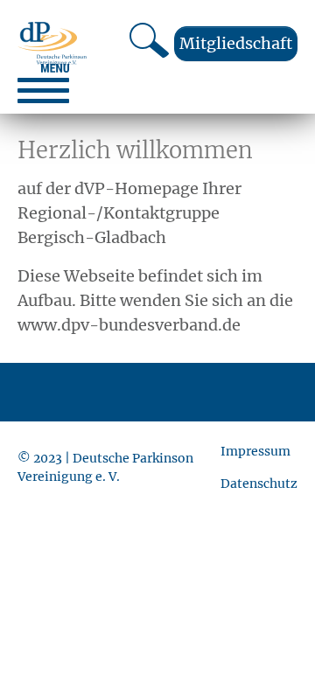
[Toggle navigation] (43, 83)
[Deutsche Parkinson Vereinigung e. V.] (52, 43)
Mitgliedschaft (235, 43)
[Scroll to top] (274, 641)
